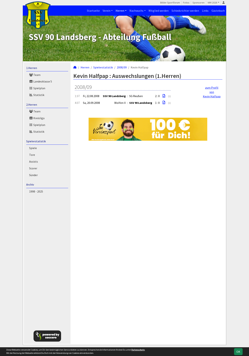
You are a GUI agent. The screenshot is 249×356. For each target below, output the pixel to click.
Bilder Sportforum (170, 2)
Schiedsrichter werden (185, 10)
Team (36, 75)
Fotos (186, 2)
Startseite (93, 10)
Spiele (33, 148)
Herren (120, 10)
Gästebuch (218, 10)
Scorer (33, 168)
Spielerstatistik (36, 141)
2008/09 (122, 67)
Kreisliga (38, 118)
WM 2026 (212, 2)
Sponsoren (198, 2)
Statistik (38, 95)
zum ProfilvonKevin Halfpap (212, 92)
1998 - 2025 (36, 191)
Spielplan (39, 88)
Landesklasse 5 (42, 81)
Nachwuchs (136, 10)
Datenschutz (138, 349)
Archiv (30, 184)
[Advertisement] (47, 261)
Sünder (33, 175)
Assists (33, 161)
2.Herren (31, 104)
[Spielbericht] (164, 96)
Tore (32, 155)
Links (205, 10)
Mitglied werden (159, 10)
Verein (106, 10)
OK (238, 351)
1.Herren (31, 68)
